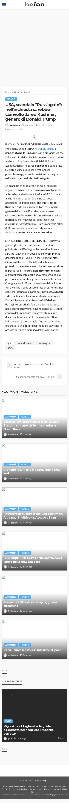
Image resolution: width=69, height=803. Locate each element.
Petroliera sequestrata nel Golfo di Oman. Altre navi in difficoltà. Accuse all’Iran (33, 515)
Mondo (11, 99)
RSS (31, 781)
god (10, 738)
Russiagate (10, 129)
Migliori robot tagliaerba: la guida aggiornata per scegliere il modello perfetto (29, 729)
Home (8, 92)
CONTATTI (24, 781)
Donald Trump (45, 125)
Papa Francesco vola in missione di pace (32, 650)
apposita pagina (51, 795)
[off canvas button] (4, 4)
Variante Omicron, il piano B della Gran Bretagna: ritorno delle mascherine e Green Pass (31, 425)
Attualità (10, 417)
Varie (8, 721)
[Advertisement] (34, 45)
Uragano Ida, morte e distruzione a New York (32, 471)
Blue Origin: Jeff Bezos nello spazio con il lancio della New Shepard (33, 559)
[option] (34, 715)
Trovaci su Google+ (41, 781)
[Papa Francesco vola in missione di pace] (34, 639)
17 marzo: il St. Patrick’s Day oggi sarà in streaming (32, 604)
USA (20, 129)
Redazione (15, 125)
